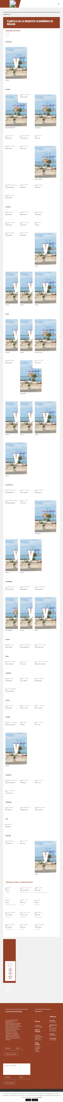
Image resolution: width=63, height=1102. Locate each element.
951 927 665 (52, 1040)
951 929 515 (52, 1029)
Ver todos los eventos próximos (10, 973)
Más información (9, 993)
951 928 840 (52, 1022)
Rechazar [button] (35, 1100)
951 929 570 (38, 1040)
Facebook (37, 1048)
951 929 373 (52, 1035)
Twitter (37, 1050)
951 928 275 (52, 1031)
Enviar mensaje (9, 1083)
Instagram (37, 1047)
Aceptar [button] (28, 1100)
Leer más (38, 1097)
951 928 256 (52, 1028)
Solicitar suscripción (11, 1054)
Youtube (37, 1051)
